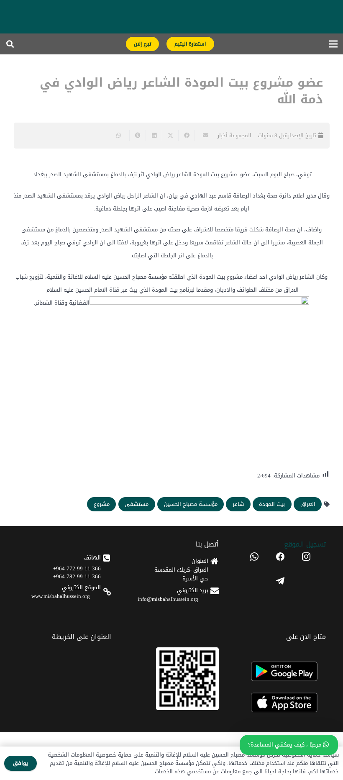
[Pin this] (137, 135)
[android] (280, 671)
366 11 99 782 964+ (77, 576)
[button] (10, 43)
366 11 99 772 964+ (77, 568)
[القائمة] (333, 43)
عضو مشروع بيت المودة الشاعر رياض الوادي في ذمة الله (181, 91)
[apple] (280, 702)
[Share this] (186, 135)
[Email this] (203, 135)
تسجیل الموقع (305, 544)
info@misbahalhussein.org (168, 599)
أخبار (223, 135)
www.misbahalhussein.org (60, 596)
